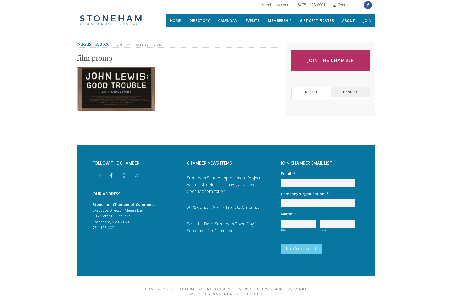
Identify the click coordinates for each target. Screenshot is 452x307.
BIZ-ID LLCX (254, 294)
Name (288, 214)
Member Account (276, 4)
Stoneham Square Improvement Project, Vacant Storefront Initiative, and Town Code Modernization (224, 184)
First (284, 230)
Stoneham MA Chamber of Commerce (111, 21)
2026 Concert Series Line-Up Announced (225, 207)
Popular (350, 91)
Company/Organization (305, 194)
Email (288, 173)
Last (323, 230)
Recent (311, 91)
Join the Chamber (330, 60)
